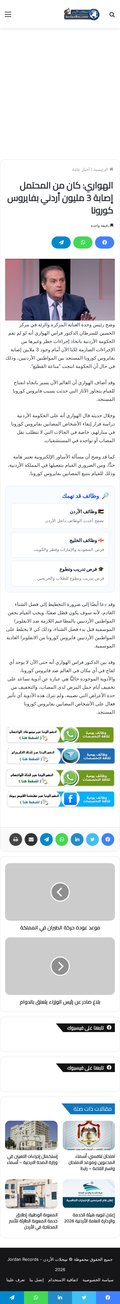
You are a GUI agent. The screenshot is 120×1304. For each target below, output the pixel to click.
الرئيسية (101, 169)
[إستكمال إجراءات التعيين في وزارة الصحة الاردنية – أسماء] (31, 1135)
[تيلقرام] (61, 242)
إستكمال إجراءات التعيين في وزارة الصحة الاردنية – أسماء (32, 1159)
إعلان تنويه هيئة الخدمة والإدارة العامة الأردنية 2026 (89, 1218)
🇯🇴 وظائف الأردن (74, 515)
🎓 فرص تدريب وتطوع (70, 573)
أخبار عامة (81, 169)
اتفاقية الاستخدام (63, 1279)
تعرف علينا (15, 1279)
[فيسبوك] (104, 242)
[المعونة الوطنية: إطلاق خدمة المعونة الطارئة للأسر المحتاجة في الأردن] (31, 1194)
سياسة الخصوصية (98, 1279)
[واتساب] (82, 242)
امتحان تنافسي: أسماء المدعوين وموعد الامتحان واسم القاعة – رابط (91, 1162)
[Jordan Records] (81, 14)
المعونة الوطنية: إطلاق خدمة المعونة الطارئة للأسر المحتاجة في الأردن (33, 1221)
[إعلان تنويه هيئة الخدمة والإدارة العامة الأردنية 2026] (89, 1194)
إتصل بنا (36, 1279)
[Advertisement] (60, 91)
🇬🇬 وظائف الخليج (69, 544)
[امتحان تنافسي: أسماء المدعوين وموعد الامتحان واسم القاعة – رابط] (89, 1135)
